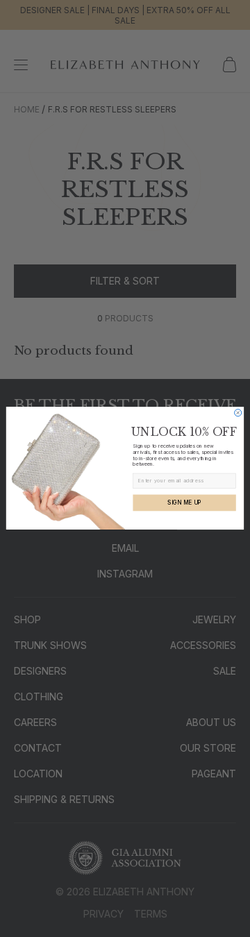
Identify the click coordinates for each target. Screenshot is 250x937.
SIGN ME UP (184, 503)
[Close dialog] (238, 413)
